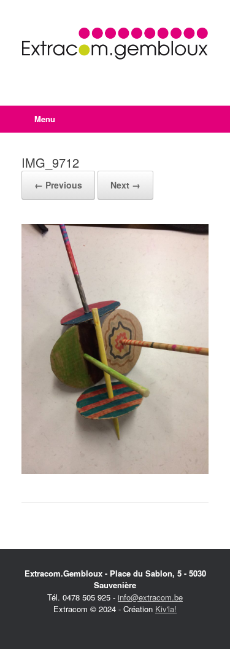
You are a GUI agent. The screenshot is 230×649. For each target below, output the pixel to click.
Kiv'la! (166, 609)
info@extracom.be (150, 597)
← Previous (58, 185)
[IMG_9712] (115, 470)
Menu (44, 119)
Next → (125, 185)
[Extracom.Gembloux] (115, 44)
